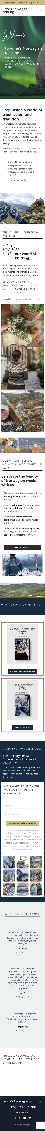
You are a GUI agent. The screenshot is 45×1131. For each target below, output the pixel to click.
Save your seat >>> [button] (23, 547)
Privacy (22, 1106)
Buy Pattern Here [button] (22, 727)
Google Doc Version (23, 299)
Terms (13, 1106)
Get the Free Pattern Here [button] (22, 671)
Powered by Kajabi (22, 1124)
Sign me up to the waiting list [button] (22, 823)
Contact (32, 1106)
